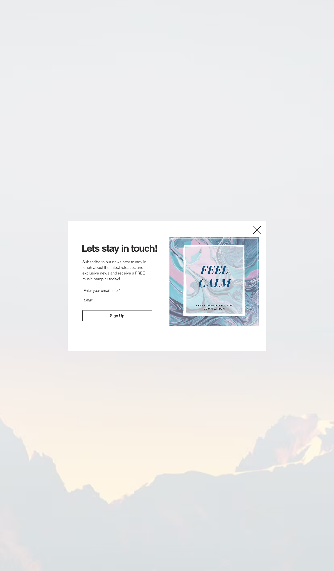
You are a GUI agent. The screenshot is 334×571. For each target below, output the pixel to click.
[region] (214, 282)
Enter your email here (101, 290)
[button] (257, 230)
